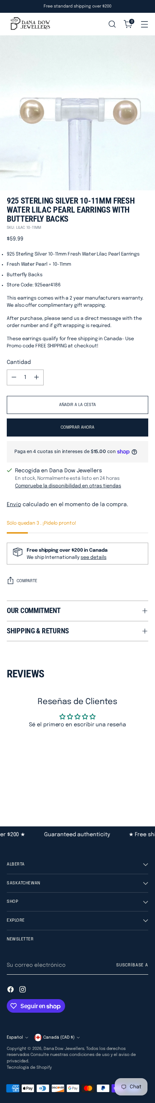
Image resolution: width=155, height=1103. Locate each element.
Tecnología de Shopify (29, 1067)
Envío (14, 504)
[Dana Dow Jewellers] (29, 24)
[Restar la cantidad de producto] (14, 377)
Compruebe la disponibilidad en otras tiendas (68, 486)
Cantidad (18, 362)
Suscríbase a (132, 965)
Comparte (27, 581)
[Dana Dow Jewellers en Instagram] (23, 991)
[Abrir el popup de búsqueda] (112, 24)
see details (93, 557)
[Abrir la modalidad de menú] (144, 24)
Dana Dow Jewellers (64, 1049)
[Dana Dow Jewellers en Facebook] (11, 991)
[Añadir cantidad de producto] (36, 377)
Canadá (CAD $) (58, 1037)
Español (15, 1037)
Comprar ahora (77, 427)
